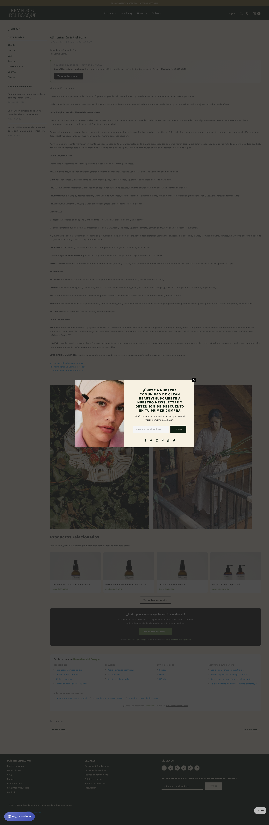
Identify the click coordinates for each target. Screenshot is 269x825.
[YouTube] (168, 440)
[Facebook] (145, 440)
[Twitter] (151, 440)
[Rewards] (19, 816)
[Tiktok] (174, 440)
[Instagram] (157, 440)
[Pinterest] (163, 440)
